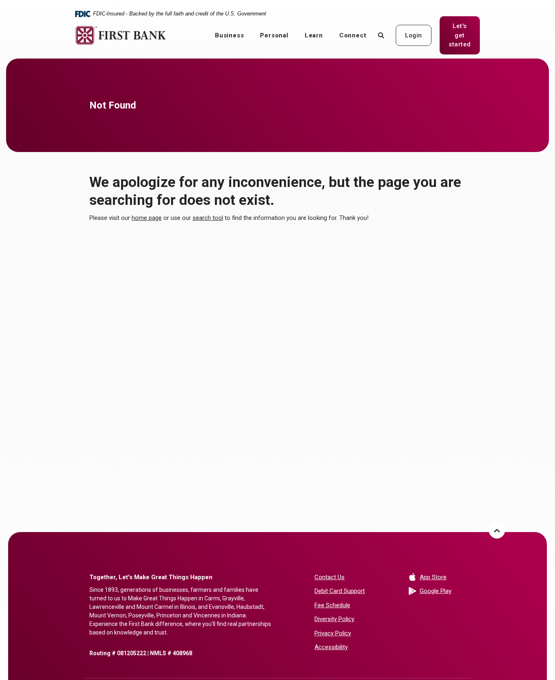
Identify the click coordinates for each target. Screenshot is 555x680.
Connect (352, 35)
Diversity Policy (334, 619)
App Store (443, 577)
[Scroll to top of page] (497, 530)
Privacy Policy (332, 633)
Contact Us (329, 577)
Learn (314, 35)
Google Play (443, 591)
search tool (208, 218)
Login (413, 35)
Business (229, 35)
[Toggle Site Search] (381, 35)
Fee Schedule (332, 605)
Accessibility (331, 647)
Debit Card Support (339, 591)
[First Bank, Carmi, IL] (120, 35)
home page (147, 218)
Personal (274, 35)
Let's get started (464, 35)
